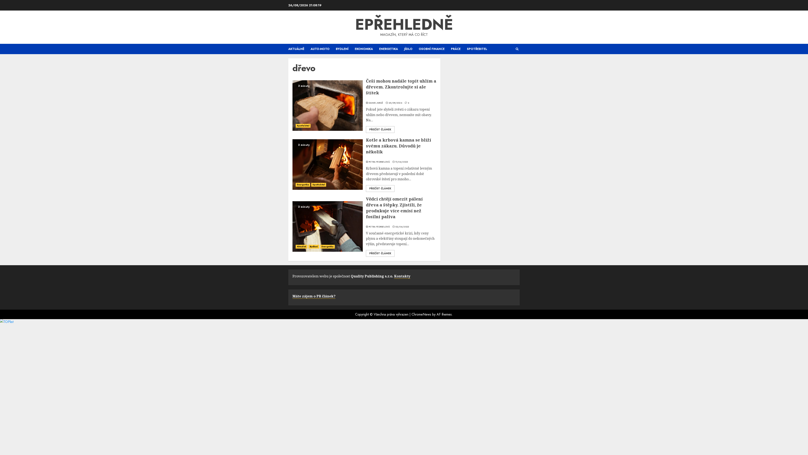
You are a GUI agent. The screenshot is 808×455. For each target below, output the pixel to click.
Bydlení (342, 49)
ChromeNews (421, 314)
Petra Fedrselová (379, 162)
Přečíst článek (380, 129)
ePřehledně (404, 24)
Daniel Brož (376, 103)
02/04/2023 (402, 226)
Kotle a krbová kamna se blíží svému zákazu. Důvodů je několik (398, 146)
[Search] (517, 49)
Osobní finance (432, 49)
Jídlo (408, 49)
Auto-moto (320, 49)
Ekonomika (364, 49)
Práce (456, 49)
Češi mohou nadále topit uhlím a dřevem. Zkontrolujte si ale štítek (401, 87)
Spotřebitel (477, 49)
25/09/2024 (395, 103)
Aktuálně (296, 49)
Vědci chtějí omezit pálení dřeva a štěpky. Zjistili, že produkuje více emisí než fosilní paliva (394, 207)
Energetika (388, 49)
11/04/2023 (401, 162)
